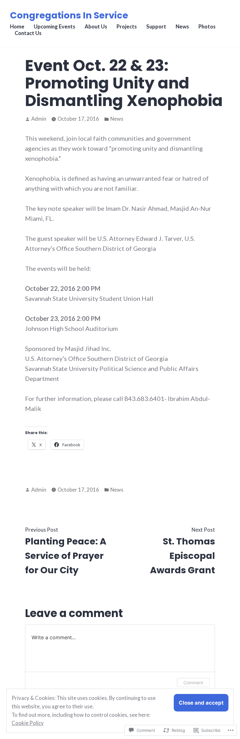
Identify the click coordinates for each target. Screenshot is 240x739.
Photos (207, 26)
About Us (96, 26)
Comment (193, 682)
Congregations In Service (69, 15)
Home (17, 26)
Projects (127, 26)
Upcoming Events (54, 26)
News (182, 26)
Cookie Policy (28, 723)
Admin (38, 119)
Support (156, 26)
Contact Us (28, 33)
